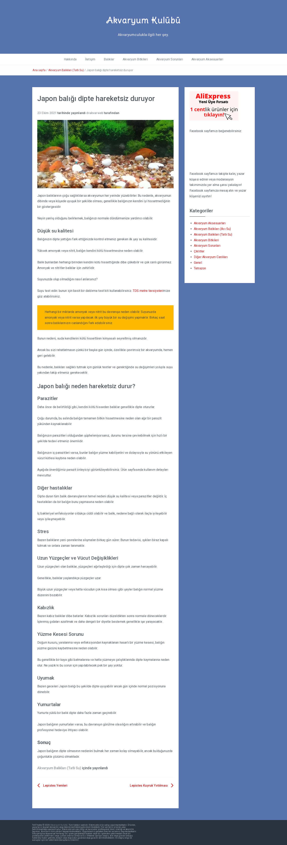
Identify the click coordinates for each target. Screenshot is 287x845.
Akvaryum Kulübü (143, 20)
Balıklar (109, 59)
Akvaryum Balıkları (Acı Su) (212, 229)
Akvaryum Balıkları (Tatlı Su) (66, 70)
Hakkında (70, 59)
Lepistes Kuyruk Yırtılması (149, 785)
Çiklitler (199, 251)
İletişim (90, 59)
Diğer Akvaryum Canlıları (211, 257)
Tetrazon (200, 268)
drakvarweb (94, 113)
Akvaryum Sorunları (169, 59)
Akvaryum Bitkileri (135, 59)
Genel (198, 262)
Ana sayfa (39, 70)
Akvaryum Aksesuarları (207, 59)
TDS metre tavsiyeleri (148, 291)
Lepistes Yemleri (55, 785)
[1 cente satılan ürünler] (214, 105)
